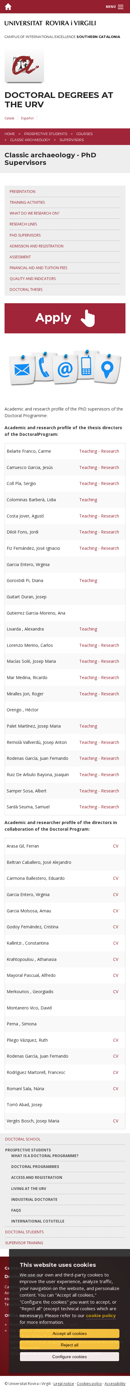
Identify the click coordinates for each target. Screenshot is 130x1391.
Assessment (20, 257)
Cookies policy (89, 1383)
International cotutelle (37, 1221)
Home (10, 134)
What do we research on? (34, 213)
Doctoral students (24, 1232)
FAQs (16, 1210)
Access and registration (36, 1177)
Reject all (69, 1344)
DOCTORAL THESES (26, 289)
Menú (111, 7)
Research (110, 451)
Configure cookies (69, 1356)
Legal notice (64, 1383)
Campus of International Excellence (62, 37)
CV (115, 846)
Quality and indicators (33, 278)
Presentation (22, 191)
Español (27, 118)
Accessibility (115, 1383)
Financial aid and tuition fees (38, 267)
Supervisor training (24, 1242)
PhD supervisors (25, 235)
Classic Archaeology (30, 140)
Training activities (27, 202)
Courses (84, 134)
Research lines (23, 224)
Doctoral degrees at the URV (59, 99)
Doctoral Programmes (35, 1166)
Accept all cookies (70, 1333)
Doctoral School (23, 1139)
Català (9, 118)
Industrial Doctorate (34, 1199)
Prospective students (45, 134)
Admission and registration (36, 246)
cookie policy (101, 1315)
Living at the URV (28, 1188)
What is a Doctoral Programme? (44, 1155)
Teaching (88, 451)
